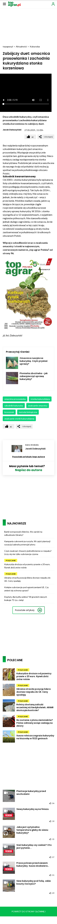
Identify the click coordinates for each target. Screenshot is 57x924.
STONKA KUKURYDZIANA (40, 399)
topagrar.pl (8, 46)
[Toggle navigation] (4, 3)
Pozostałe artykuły (25, 610)
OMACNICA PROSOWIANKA (15, 399)
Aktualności (21, 46)
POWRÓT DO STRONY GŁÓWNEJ (28, 911)
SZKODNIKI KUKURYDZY (13, 405)
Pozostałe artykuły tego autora (28, 456)
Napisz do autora (28, 470)
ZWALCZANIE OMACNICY (37, 405)
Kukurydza (35, 46)
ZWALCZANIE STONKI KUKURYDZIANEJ (19, 418)
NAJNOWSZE (16, 523)
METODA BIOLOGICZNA (28, 412)
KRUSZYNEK (9, 412)
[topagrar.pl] (14, 3)
